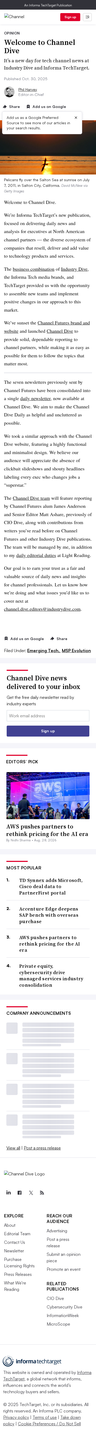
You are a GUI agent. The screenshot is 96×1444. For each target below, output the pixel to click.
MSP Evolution (76, 650)
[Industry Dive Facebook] (19, 1192)
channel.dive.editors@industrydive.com (42, 609)
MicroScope (58, 1324)
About (9, 1225)
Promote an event (64, 1269)
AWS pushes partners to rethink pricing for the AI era (47, 830)
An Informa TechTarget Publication (48, 5)
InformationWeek (63, 1315)
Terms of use (45, 1417)
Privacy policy (16, 1417)
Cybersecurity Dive (64, 1307)
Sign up (70, 17)
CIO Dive (55, 1298)
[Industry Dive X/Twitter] (30, 1192)
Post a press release (42, 1148)
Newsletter (14, 1250)
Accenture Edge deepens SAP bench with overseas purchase (48, 915)
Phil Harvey (27, 89)
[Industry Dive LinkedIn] (8, 1192)
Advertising (57, 1230)
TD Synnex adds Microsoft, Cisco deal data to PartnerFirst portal (51, 886)
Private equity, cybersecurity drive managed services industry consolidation (51, 975)
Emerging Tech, (44, 650)
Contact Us (14, 1242)
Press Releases (18, 1274)
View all (13, 1148)
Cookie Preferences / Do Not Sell (49, 1423)
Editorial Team (17, 1233)
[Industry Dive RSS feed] (41, 1192)
